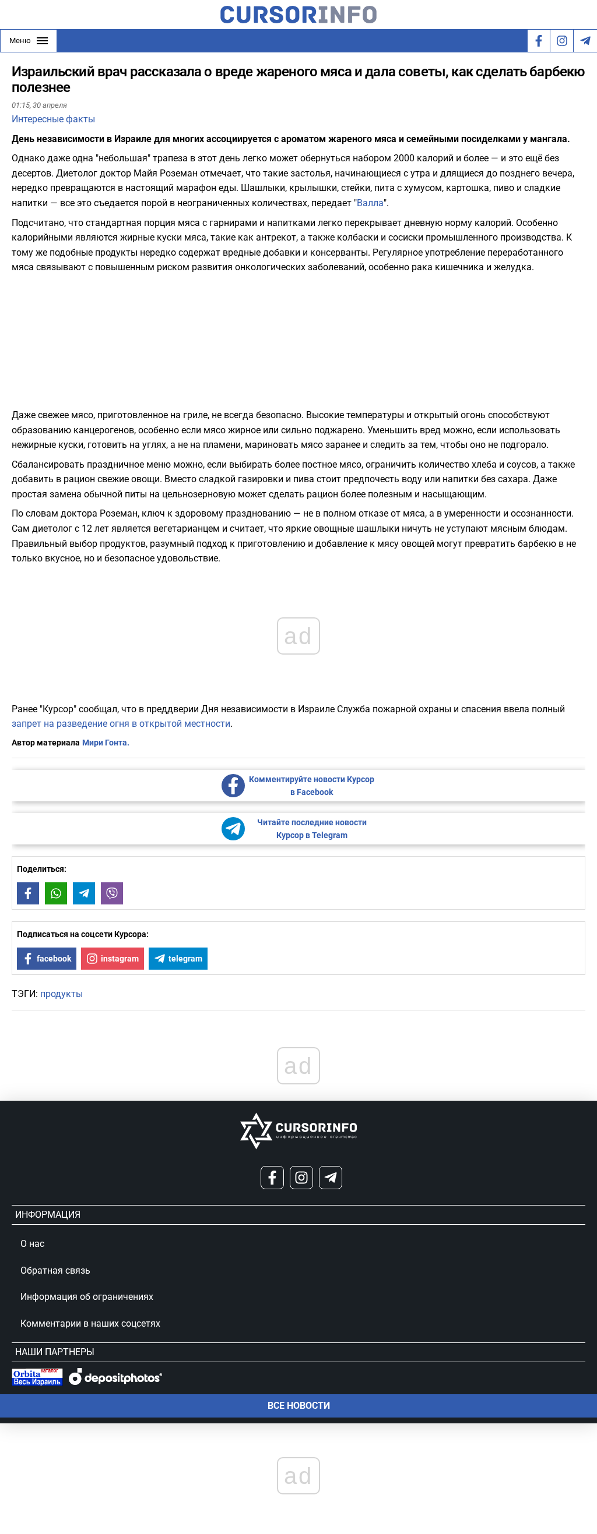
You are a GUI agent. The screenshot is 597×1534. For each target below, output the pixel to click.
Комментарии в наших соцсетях (90, 1323)
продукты (61, 993)
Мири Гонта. (105, 742)
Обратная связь (55, 1270)
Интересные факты (53, 119)
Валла (370, 202)
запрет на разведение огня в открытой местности (121, 723)
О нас (32, 1243)
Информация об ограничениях (86, 1296)
